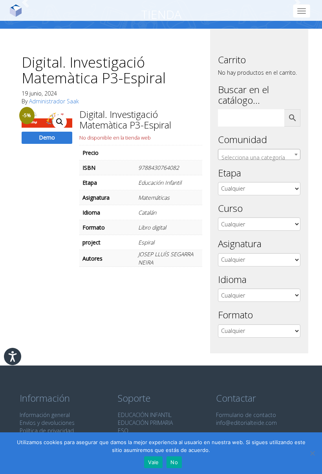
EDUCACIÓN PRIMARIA (145, 422)
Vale (153, 462)
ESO (123, 430)
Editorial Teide (18, 10)
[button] (60, 122)
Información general (45, 415)
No (174, 462)
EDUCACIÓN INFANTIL (145, 415)
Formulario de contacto (246, 415)
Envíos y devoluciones (47, 422)
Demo (47, 137)
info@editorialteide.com (246, 422)
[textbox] (259, 157)
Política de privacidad (47, 430)
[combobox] (259, 154)
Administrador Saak (54, 101)
